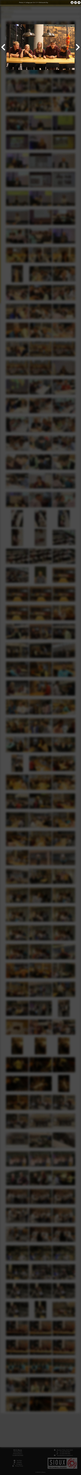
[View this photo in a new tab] (75, 2)
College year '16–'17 (31, 2)
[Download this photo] (72, 2)
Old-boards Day (43, 2)
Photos (21, 2)
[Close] (79, 2)
